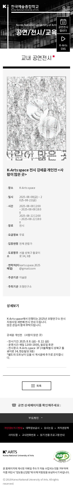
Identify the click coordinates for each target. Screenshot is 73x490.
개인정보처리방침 (13, 428)
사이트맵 (13, 435)
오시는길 (48, 428)
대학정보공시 (33, 428)
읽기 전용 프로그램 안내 (52, 435)
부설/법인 (34, 418)
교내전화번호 (29, 435)
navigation (68, 8)
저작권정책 (63, 428)
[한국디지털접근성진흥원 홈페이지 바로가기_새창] (64, 456)
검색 (64, 8)
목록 (38, 386)
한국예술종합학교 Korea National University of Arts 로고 (25, 13)
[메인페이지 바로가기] (18, 455)
